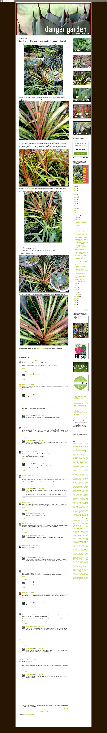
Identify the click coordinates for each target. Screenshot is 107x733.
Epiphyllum (86, 469)
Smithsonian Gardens (77, 558)
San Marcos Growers (29, 188)
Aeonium (75, 443)
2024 (75, 192)
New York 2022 (81, 525)
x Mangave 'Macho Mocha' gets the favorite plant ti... (81, 232)
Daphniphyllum (80, 462)
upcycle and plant (84, 569)
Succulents (75, 563)
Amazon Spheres (84, 445)
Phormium (75, 541)
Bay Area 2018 (78, 449)
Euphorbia (80, 471)
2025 (75, 190)
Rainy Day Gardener (26, 427)
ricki (23, 405)
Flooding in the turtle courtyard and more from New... (81, 235)
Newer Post (21, 708)
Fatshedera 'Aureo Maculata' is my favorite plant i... (81, 243)
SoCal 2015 (79, 559)
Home (43, 708)
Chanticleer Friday (82, 458)
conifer (78, 459)
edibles (80, 467)
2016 (75, 207)
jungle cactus (75, 506)
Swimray (24, 523)
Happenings (86, 496)
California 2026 (84, 454)
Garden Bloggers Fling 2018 (81, 486)
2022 (75, 196)
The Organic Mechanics (80, 227)
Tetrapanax (75, 566)
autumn (74, 447)
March (76, 292)
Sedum (83, 556)
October (77, 217)
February (77, 294)
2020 (75, 199)
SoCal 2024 (75, 562)
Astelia (74, 446)
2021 (75, 197)
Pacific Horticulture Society (78, 537)
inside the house (77, 505)
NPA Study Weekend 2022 (80, 526)
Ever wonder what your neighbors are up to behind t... (81, 270)
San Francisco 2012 (80, 553)
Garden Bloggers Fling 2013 (79, 482)
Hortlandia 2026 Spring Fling (79, 499)
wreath (74, 580)
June (76, 287)
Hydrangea (75, 503)
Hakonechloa (80, 496)
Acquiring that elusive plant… (81, 237)
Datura (74, 463)
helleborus (75, 498)
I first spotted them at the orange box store (52, 147)
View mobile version (43, 711)
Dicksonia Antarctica (84, 465)
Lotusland (86, 511)
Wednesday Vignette (78, 575)
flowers (76, 477)
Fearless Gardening (81, 475)
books (86, 451)
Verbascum (81, 571)
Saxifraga (81, 554)
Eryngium (86, 470)
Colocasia (75, 459)
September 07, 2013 (30, 639)
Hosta (87, 499)
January (77, 296)
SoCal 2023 (86, 561)
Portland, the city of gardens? (81, 281)
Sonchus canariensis (84, 562)
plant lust (78, 543)
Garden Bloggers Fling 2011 (81, 481)
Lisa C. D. (24, 570)
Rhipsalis (78, 550)
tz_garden (76, 414)
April (76, 291)
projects (86, 546)
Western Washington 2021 (78, 577)
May (76, 289)
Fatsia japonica (81, 474)
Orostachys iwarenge (84, 534)
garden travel (79, 493)
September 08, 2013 (39, 626)
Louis (23, 502)
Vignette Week (78, 574)
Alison (23, 592)
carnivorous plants (77, 457)
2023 (75, 194)
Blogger (67, 722)
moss (77, 515)
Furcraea (86, 478)
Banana (82, 447)
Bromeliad (75, 453)
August (76, 283)
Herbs (78, 498)
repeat (74, 550)
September (77, 219)
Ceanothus (75, 458)
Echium (74, 467)
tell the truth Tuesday (83, 565)
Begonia (74, 450)
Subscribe (80, 153)
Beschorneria (79, 450)
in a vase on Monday (82, 503)
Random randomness (79, 279)
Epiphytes (75, 470)
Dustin (23, 384)
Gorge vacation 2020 (81, 494)
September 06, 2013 (39, 374)
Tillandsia (79, 568)
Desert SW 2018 (81, 463)
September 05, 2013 (34, 360)
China (87, 458)
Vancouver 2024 (85, 570)
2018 (75, 203)
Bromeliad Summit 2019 (83, 453)
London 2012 (78, 511)
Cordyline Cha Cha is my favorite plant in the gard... (81, 274)
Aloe (79, 445)
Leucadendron (85, 510)
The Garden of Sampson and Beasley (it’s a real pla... (81, 222)
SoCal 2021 (81, 561)
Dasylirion (86, 462)
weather (86, 574)
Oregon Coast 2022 (81, 532)
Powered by (76, 157)
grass (87, 494)
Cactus (78, 454)
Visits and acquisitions (78, 415)
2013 (75, 212)
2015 (75, 208)
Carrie (23, 639)
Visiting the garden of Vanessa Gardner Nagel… (81, 240)
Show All (87, 417)
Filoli (76, 264)
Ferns (86, 475)
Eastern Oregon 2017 (80, 466)
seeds (87, 556)
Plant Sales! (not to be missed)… (79, 224)
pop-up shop (80, 546)
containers (75, 461)
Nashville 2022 (81, 520)
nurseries (76, 528)
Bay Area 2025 (85, 449)
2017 (75, 205)
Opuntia (82, 531)
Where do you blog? (79, 263)
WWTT (77, 580)
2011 (75, 300)
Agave (75, 445)
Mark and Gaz (25, 545)
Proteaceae (75, 548)
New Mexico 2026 (80, 523)
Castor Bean (85, 457)
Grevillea (80, 495)
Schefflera (86, 554)
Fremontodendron (78, 478)
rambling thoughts (83, 549)
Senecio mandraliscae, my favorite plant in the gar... (81, 261)
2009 (75, 304)
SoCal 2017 (85, 559)
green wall (75, 495)
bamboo (78, 447)
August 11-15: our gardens (79, 398)
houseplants (75, 500)
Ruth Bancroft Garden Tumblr (80, 405)
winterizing (76, 578)
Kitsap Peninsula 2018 (83, 507)
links (73, 511)
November (77, 215)
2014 (75, 210)
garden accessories (77, 479)
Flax (73, 477)
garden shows (80, 491)
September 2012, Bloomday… (81, 255)
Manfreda (86, 512)
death (77, 463)
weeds (87, 575)
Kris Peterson (25, 475)
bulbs (74, 454)
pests (79, 539)
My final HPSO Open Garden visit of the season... (81, 258)
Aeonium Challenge (83, 443)
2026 (75, 188)
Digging (76, 410)
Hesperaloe (82, 498)
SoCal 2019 (75, 561)
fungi (83, 478)
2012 (75, 298)
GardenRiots (77, 400)
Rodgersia (83, 550)
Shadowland (82, 557)
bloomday (80, 451)
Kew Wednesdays (82, 506)
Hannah (24, 612)
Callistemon (85, 455)
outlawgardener (25, 360)
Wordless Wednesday (83, 578)
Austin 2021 (82, 446)
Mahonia (81, 512)
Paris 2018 (85, 538)
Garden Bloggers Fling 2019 (79, 487)
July (76, 285)
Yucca (80, 580)
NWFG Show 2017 (84, 528)
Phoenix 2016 (84, 539)
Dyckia (74, 466)
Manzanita (80, 514)
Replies (25, 371)
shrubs (86, 557)
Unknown (24, 659)
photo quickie (80, 541)
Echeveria (86, 466)
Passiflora (75, 539)
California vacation (77, 455)
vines (83, 574)
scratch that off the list (77, 555)
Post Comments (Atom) (29, 714)
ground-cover (85, 495)
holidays (86, 498)
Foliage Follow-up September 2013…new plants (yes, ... (81, 253)
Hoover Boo (25, 451)
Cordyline (82, 461)
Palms (79, 538)
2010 (75, 302)
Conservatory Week (84, 459)
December (77, 214)
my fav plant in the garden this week (29, 352)
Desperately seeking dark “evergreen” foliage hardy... (81, 267)
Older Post (65, 708)
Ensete (80, 469)
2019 (75, 201)
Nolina (87, 525)
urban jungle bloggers (77, 570)
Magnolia (75, 512)
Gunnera (74, 497)
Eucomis (74, 471)
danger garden (41, 348)
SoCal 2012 (83, 558)
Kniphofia (74, 508)
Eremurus (80, 470)
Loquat (82, 511)
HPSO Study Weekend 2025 (81, 502)
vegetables (75, 571)
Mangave (75, 514)
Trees (82, 568)
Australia (86, 446)
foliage (80, 477)
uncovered (77, 569)
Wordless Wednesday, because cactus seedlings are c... (81, 246)
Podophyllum (81, 545)
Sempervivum (76, 557)
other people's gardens (80, 535)
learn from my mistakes (81, 509)
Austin (77, 446)
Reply (23, 368)
